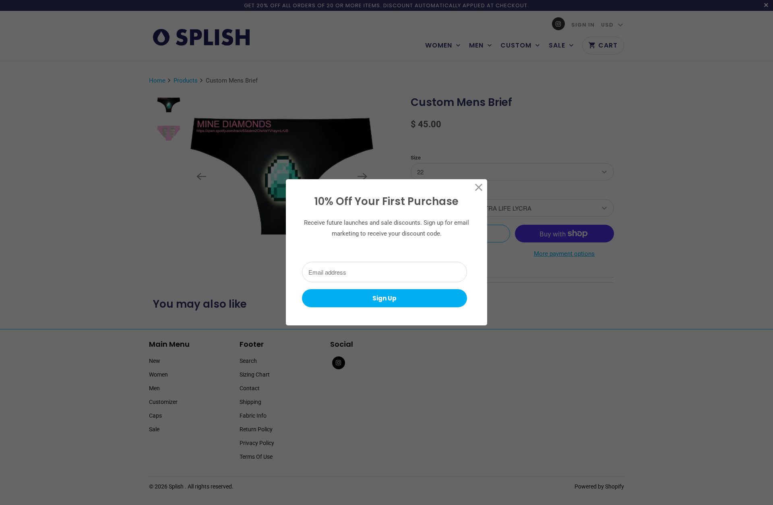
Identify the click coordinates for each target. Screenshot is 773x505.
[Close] (479, 187)
